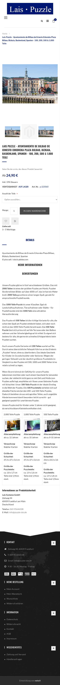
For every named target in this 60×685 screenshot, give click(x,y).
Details (30, 240)
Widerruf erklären (15, 603)
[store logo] (30, 8)
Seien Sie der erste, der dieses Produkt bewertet (22, 169)
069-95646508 (16, 509)
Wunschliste (12, 598)
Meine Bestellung (15, 582)
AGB (9, 633)
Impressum (12, 638)
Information (12, 612)
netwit (38, 680)
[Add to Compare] (15, 221)
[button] (12, 131)
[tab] (30, 241)
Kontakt (11, 542)
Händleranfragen (14, 659)
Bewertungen (30, 273)
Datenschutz (12, 619)
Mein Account (13, 589)
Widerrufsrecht (14, 624)
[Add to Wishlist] (5, 221)
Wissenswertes (14, 647)
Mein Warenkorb (14, 594)
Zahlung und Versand (16, 654)
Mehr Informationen (30, 265)
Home (4, 33)
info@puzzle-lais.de (18, 512)
